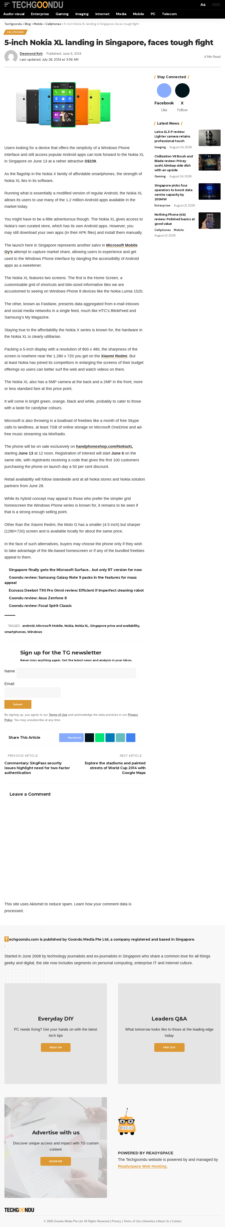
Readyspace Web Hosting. (142, 1166)
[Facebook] (164, 98)
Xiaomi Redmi (114, 356)
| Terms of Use (132, 1221)
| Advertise (149, 1221)
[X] (182, 98)
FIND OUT (169, 1047)
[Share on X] (88, 737)
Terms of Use (58, 714)
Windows (34, 632)
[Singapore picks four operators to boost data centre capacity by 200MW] (210, 191)
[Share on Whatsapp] (98, 737)
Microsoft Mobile (50, 626)
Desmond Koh (31, 53)
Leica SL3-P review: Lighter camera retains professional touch (172, 136)
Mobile (179, 230)
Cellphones (15, 32)
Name (9, 671)
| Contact (175, 1221)
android (29, 626)
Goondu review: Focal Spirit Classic (41, 606)
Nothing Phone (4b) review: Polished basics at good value (174, 219)
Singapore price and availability (115, 626)
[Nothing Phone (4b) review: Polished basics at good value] (210, 220)
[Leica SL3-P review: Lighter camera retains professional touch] (210, 138)
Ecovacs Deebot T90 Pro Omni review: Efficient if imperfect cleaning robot (76, 590)
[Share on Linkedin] (109, 737)
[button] (8, 5)
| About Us (163, 1221)
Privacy (117, 1221)
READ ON (56, 1047)
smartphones (15, 632)
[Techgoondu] (37, 5)
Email (9, 684)
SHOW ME (55, 1161)
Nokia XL (82, 626)
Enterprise (162, 205)
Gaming (160, 176)
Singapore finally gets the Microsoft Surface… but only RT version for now (76, 570)
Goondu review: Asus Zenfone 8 (38, 598)
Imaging (160, 147)
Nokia (69, 626)
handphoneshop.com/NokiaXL (104, 446)
